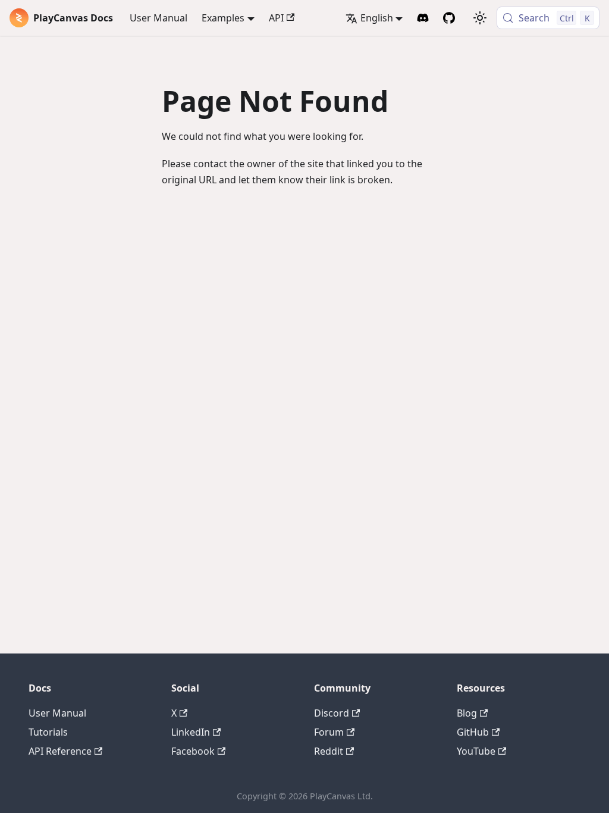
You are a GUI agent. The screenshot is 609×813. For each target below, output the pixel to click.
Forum (329, 732)
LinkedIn (190, 732)
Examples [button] (223, 17)
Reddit (328, 751)
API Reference (60, 751)
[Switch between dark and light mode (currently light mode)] (479, 17)
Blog (467, 713)
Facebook (193, 751)
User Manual (158, 17)
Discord (331, 713)
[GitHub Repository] (449, 17)
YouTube (476, 751)
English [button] (376, 17)
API (276, 17)
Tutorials (48, 732)
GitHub (473, 732)
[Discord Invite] (422, 17)
